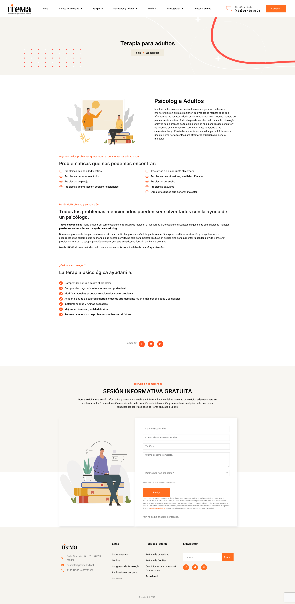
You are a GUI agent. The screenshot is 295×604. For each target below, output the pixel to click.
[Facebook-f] (186, 567)
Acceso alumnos (202, 8)
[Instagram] (204, 567)
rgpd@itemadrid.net (157, 508)
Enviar (227, 557)
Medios (152, 8)
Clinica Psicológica (69, 8)
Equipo (96, 8)
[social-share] (142, 344)
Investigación (173, 8)
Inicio (45, 8)
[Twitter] (195, 567)
